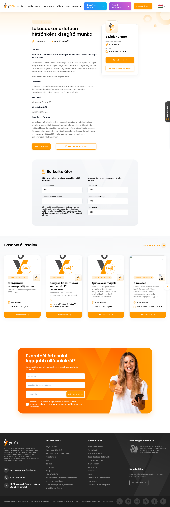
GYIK (48, 460)
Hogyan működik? (54, 450)
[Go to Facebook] (154, 501)
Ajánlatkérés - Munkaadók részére (61, 477)
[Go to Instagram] (137, 501)
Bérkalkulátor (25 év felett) (58, 453)
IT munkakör (93, 464)
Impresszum (108, 501)
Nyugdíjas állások (91, 6)
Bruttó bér (93, 185)
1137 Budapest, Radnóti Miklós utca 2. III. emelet (25, 485)
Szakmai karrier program (98, 484)
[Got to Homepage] (9, 5)
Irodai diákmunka (95, 460)
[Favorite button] (37, 259)
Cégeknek (47, 6)
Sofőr (89, 474)
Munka (20, 6)
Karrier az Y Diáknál (54, 481)
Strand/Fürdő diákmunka (98, 477)
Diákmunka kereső (95, 446)
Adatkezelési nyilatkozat (63, 501)
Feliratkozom (74, 394)
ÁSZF (78, 501)
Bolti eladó (92, 450)
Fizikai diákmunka (95, 453)
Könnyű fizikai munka (42, 22)
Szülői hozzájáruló (54, 488)
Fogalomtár (51, 457)
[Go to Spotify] (146, 501)
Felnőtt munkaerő (116, 6)
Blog (67, 6)
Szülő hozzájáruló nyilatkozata (59, 484)
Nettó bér (93, 208)
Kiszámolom (137, 482)
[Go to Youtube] (128, 501)
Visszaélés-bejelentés (91, 501)
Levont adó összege (97, 196)
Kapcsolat (77, 6)
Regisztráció (142, 6)
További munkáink (150, 245)
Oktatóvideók (52, 474)
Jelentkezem (40, 146)
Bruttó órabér (49, 185)
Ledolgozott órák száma (53, 196)
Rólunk (60, 6)
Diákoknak (33, 6)
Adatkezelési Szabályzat (64, 404)
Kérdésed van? (167, 110)
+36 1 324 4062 (17, 477)
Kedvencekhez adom (77, 146)
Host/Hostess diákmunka (99, 457)
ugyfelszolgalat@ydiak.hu (23, 470)
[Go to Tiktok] (119, 501)
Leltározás (92, 467)
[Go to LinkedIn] (163, 501)
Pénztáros (92, 471)
